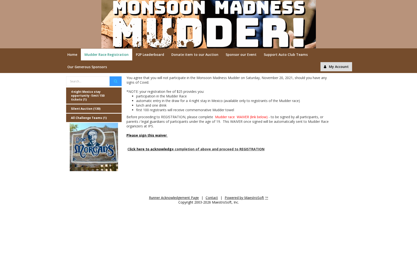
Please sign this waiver (147, 135)
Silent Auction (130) (85, 109)
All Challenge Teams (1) (89, 118)
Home (72, 54)
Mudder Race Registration (106, 54)
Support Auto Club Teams (286, 54)
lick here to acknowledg (151, 149)
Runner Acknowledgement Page (174, 197)
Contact (212, 197)
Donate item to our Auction (194, 54)
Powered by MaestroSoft (244, 197)
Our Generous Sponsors (87, 67)
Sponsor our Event (241, 54)
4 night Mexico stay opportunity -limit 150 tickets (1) (87, 96)
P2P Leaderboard (150, 54)
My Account (339, 66)
